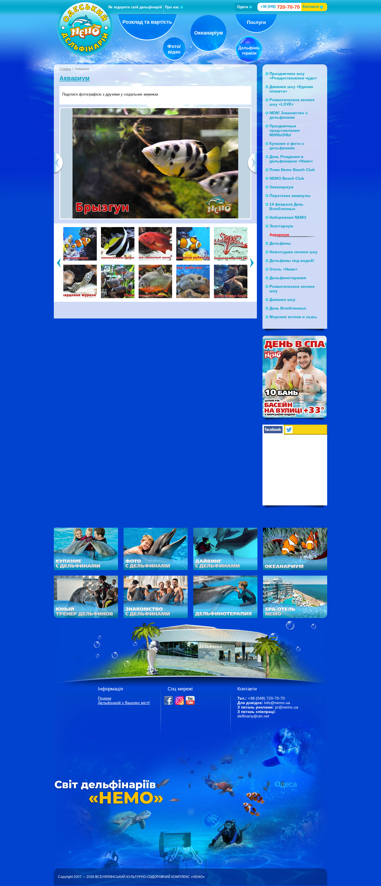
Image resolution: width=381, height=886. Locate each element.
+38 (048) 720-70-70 (266, 698)
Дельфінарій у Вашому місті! (124, 702)
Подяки (104, 698)
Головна (65, 68)
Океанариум (281, 187)
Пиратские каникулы (289, 195)
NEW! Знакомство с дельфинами (288, 115)
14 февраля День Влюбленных (286, 206)
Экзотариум (281, 226)
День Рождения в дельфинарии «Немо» (291, 158)
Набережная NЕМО (287, 217)
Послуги (256, 22)
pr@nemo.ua (286, 707)
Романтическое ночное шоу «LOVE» (292, 102)
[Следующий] (252, 262)
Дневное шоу (282, 299)
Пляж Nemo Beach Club (292, 169)
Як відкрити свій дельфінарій (135, 7)
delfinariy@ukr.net (253, 716)
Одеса (242, 7)
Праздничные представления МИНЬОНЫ (284, 130)
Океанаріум (208, 33)
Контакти (311, 6)
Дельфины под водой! (291, 260)
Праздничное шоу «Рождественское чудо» (293, 75)
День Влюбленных (287, 308)
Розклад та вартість (147, 22)
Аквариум (74, 78)
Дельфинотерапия (287, 278)
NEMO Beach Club (286, 178)
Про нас (172, 7)
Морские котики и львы (293, 317)
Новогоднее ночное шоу (293, 252)
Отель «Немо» (283, 269)
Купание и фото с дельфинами (286, 145)
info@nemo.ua (277, 702)
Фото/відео (174, 49)
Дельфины (280, 243)
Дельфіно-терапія (249, 50)
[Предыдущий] (59, 262)
